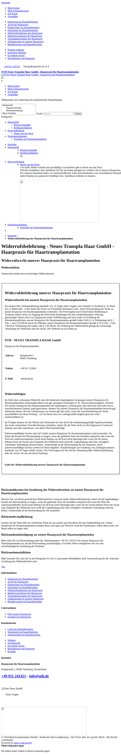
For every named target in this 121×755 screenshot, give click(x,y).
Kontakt (12, 651)
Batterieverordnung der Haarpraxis (25, 36)
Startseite (5, 2)
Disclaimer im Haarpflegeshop (23, 30)
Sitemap (12, 640)
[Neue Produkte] (18, 113)
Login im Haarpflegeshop (20, 629)
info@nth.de (39, 676)
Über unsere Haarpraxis (19, 614)
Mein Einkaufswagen (18, 10)
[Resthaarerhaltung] (18, 110)
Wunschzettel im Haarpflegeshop (24, 634)
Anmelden (13, 16)
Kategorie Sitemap (17, 52)
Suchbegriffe (14, 643)
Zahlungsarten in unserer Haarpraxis (26, 41)
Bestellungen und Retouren (21, 58)
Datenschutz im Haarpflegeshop (23, 27)
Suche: (40, 113)
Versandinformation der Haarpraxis (25, 38)
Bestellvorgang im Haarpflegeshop (25, 44)
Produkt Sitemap (16, 49)
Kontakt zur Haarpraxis (19, 617)
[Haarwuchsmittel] (18, 108)
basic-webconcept (23, 742)
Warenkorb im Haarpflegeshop (23, 632)
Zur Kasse (13, 13)
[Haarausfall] (18, 105)
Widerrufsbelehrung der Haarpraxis (25, 33)
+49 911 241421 (12, 66)
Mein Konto (14, 8)
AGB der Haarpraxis (18, 24)
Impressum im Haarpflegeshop (23, 21)
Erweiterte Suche (16, 55)
